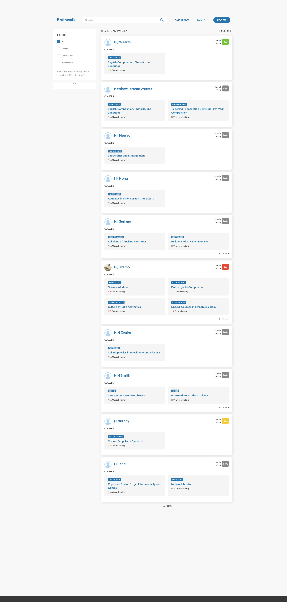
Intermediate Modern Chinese (126, 395)
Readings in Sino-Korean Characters (131, 198)
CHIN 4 (112, 391)
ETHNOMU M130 (116, 302)
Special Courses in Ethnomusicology (193, 307)
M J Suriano (122, 221)
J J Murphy (121, 421)
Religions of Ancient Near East (127, 241)
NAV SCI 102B (115, 151)
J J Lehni (120, 464)
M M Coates (123, 332)
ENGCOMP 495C (179, 104)
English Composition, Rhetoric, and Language (129, 64)
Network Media (181, 484)
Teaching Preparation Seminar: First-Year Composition (197, 110)
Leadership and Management (126, 155)
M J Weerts (122, 42)
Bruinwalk (66, 20)
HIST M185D (177, 237)
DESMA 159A (114, 479)
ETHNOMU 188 (178, 302)
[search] (121, 20)
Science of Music (118, 287)
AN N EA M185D (116, 237)
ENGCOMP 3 (114, 58)
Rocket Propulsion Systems (125, 441)
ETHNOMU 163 (178, 283)
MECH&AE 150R (116, 436)
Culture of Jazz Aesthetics (124, 307)
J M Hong (121, 178)
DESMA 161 (177, 479)
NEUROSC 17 (114, 283)
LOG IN (201, 20)
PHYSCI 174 (114, 348)
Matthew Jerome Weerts (133, 89)
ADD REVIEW (182, 20)
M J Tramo (122, 267)
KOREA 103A (114, 194)
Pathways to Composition (187, 287)
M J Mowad (122, 135)
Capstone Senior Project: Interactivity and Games (134, 486)
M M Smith (122, 375)
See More (223, 253)
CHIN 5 (175, 391)
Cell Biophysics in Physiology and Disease (134, 352)
